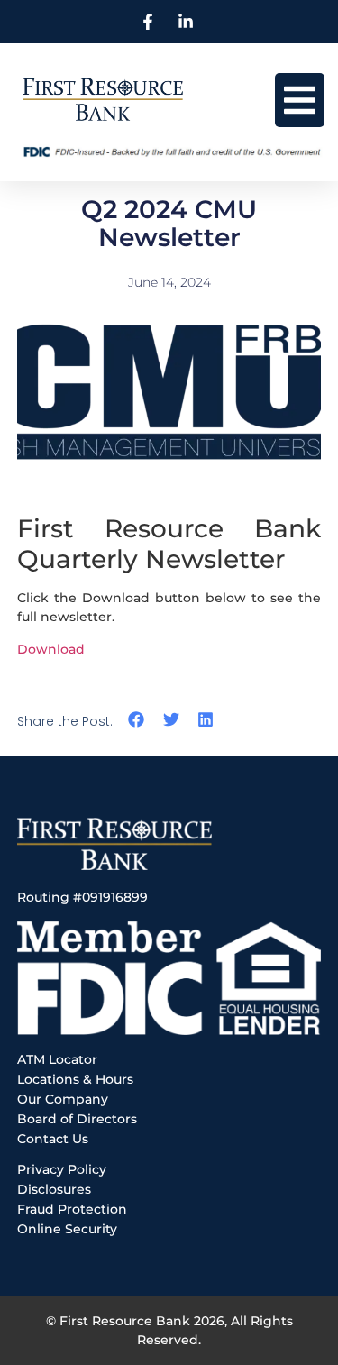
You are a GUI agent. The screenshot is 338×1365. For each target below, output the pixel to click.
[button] (299, 100)
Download (51, 649)
